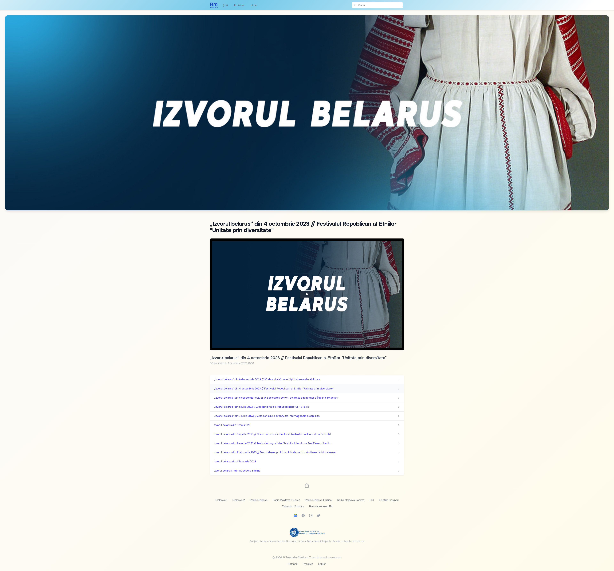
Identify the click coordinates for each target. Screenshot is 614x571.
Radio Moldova (259, 500)
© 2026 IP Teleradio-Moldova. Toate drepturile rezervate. (307, 557)
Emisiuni (239, 5)
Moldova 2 (238, 500)
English (322, 564)
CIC (372, 500)
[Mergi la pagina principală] (214, 5)
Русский (308, 564)
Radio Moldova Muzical (318, 500)
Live (254, 5)
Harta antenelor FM (320, 506)
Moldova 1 (221, 500)
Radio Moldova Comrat (350, 500)
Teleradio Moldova (293, 506)
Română (293, 564)
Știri (225, 5)
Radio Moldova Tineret (286, 500)
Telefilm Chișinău (389, 500)
